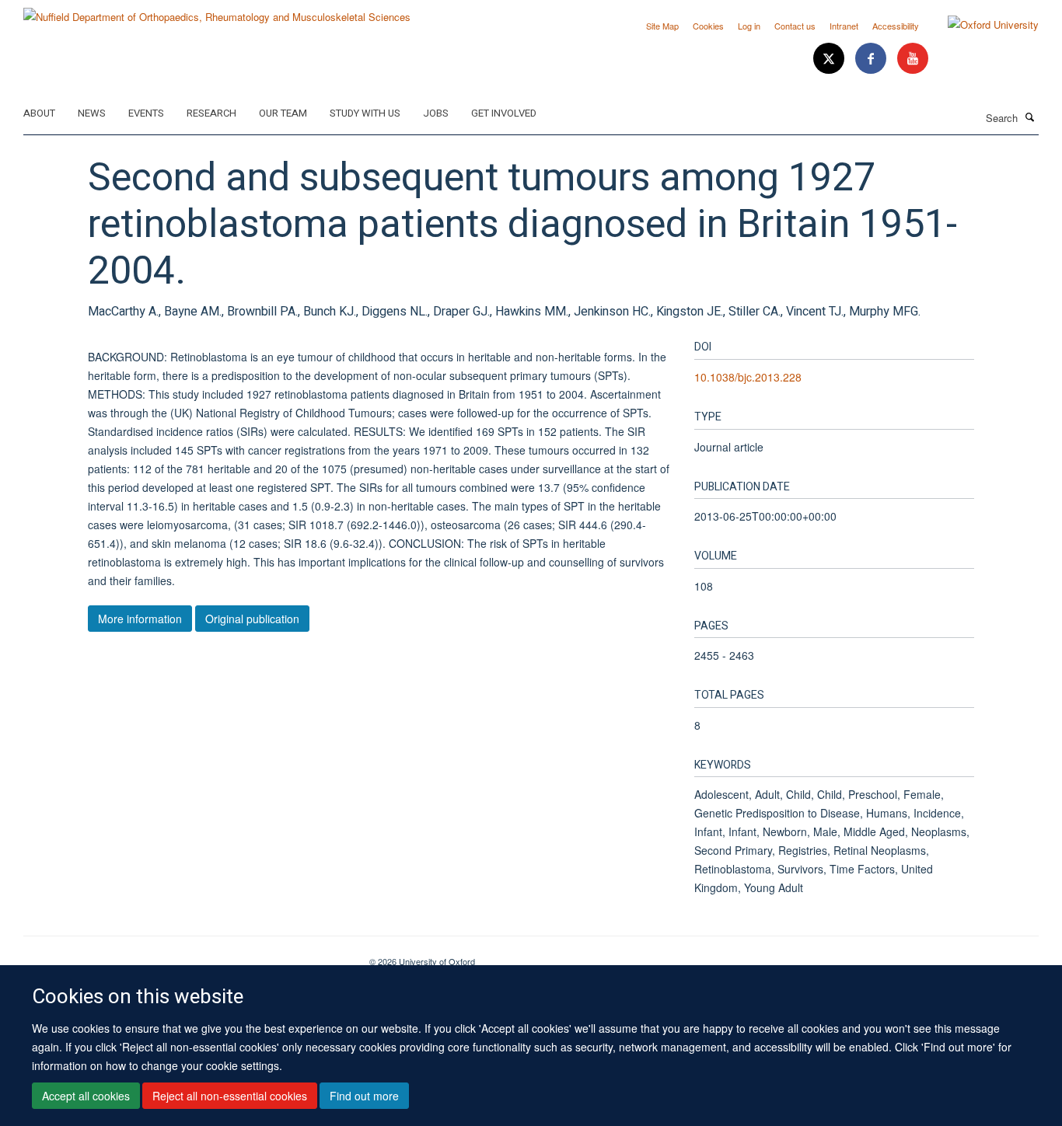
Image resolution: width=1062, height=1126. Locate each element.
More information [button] (140, 618)
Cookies (708, 25)
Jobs (436, 113)
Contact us (795, 25)
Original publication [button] (252, 618)
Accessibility (895, 25)
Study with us (365, 113)
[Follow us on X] (830, 58)
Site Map (662, 25)
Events (146, 113)
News (92, 113)
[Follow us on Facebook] (872, 58)
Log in (749, 25)
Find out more (364, 1095)
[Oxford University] (981, 25)
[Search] (1030, 116)
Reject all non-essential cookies (229, 1095)
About (39, 113)
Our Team (283, 113)
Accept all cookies (86, 1095)
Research (211, 113)
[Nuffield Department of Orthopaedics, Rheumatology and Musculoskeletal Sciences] (216, 11)
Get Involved (503, 113)
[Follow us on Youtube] (912, 58)
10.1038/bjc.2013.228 (748, 377)
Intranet (844, 25)
